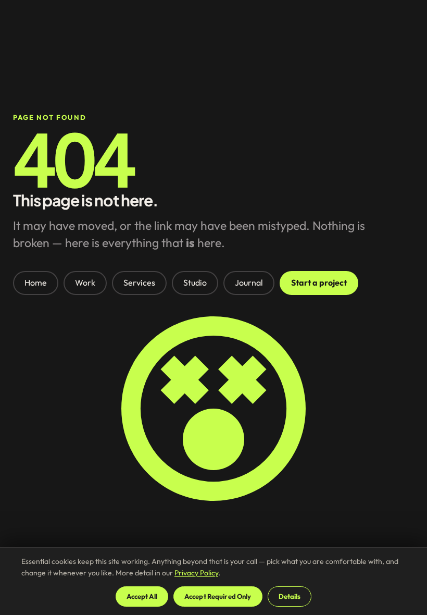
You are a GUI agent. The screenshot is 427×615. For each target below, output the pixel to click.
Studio (195, 282)
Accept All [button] (142, 596)
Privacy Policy (196, 572)
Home (35, 282)
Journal (249, 282)
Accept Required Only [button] (218, 596)
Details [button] (290, 596)
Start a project (319, 282)
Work (85, 282)
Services (139, 282)
